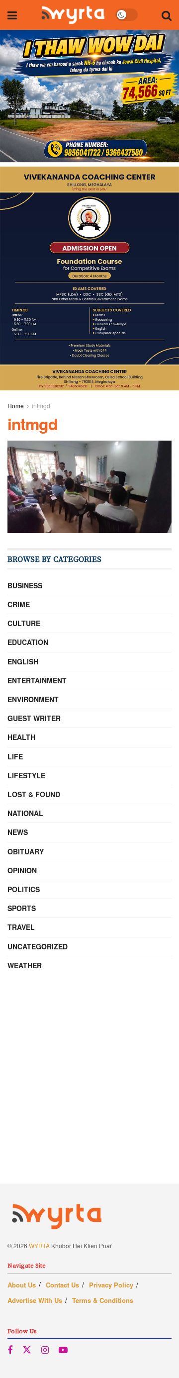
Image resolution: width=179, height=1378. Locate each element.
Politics (23, 889)
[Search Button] (167, 15)
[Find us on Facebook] (9, 1350)
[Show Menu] (12, 15)
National (25, 813)
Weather (24, 965)
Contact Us (62, 1284)
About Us (21, 1284)
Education (27, 642)
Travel (21, 927)
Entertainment (37, 680)
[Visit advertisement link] (89, 210)
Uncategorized (37, 946)
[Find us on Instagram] (45, 1350)
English (22, 661)
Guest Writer (34, 718)
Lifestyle (26, 775)
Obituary (25, 851)
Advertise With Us (34, 1300)
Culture (23, 623)
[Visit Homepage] (73, 15)
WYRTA (39, 1245)
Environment (33, 699)
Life (15, 756)
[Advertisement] (89, 1094)
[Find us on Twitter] (26, 1350)
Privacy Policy (111, 1284)
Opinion (22, 870)
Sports (21, 908)
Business (24, 585)
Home (15, 405)
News (17, 832)
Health (21, 737)
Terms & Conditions (102, 1300)
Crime (18, 604)
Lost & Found (33, 794)
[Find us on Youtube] (63, 1350)
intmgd (41, 405)
